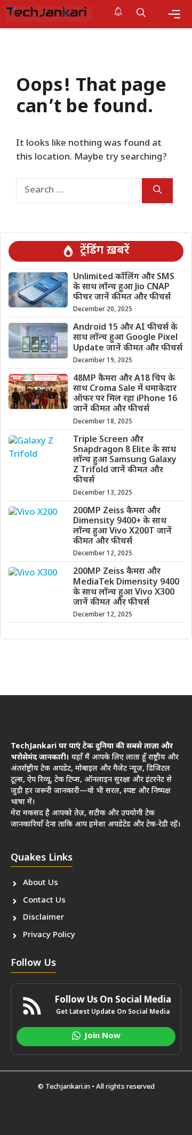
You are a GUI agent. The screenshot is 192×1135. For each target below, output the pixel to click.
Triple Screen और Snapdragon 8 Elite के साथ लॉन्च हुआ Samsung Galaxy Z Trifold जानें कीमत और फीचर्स (125, 461)
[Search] (157, 190)
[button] (141, 14)
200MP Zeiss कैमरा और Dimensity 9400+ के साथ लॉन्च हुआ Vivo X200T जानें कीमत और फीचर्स (122, 527)
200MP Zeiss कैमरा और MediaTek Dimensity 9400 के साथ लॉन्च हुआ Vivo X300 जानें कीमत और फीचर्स (126, 587)
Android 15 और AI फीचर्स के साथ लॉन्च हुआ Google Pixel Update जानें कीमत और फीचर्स (127, 338)
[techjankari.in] (48, 14)
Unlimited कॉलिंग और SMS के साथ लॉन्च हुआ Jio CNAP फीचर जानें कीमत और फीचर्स (123, 287)
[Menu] (174, 14)
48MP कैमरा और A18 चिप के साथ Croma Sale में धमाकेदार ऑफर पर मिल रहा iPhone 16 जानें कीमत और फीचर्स (125, 394)
